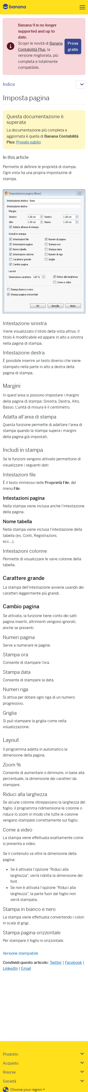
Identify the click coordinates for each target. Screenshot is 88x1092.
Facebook (73, 962)
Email (26, 968)
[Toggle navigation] (81, 7)
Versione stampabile (20, 953)
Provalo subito (28, 142)
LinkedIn (10, 968)
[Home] (18, 7)
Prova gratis (73, 46)
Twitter (56, 962)
